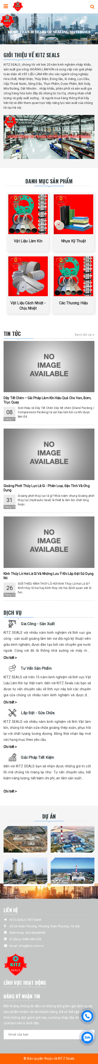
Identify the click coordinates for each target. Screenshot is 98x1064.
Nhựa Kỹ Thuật (73, 241)
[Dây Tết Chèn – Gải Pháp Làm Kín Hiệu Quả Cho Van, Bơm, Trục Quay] (49, 366)
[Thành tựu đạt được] (49, 137)
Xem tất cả (84, 335)
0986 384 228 (31, 939)
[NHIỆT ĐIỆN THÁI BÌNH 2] (72, 839)
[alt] (49, 28)
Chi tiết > (10, 658)
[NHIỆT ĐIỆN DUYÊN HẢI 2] (72, 871)
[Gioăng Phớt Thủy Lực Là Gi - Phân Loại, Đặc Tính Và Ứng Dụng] (49, 454)
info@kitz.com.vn (31, 946)
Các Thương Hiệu (73, 303)
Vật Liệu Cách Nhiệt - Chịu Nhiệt (28, 306)
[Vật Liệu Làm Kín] (28, 214)
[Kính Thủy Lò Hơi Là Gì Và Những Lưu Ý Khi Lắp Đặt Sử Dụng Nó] (49, 542)
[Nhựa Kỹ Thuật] (73, 214)
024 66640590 (35, 932)
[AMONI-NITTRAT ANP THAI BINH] (25, 871)
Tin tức (12, 333)
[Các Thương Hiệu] (73, 276)
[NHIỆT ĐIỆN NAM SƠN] (25, 839)
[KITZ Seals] (17, 5)
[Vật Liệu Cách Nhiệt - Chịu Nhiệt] (28, 276)
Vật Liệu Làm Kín (28, 241)
